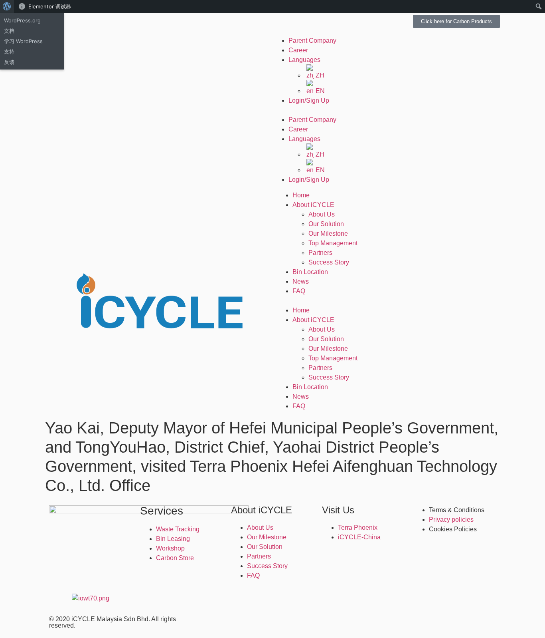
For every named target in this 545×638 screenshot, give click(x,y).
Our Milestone (328, 233)
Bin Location (310, 271)
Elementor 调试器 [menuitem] (49, 6)
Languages (304, 59)
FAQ (298, 291)
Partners (320, 252)
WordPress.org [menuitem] (22, 20)
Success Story (328, 262)
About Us (321, 214)
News (300, 281)
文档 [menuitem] (9, 31)
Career (298, 50)
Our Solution (326, 224)
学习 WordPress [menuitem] (23, 41)
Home (301, 195)
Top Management (332, 243)
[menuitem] (7, 6)
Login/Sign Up (308, 100)
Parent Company (312, 40)
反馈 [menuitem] (9, 62)
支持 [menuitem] (9, 51)
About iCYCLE (313, 204)
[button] (386, 110)
